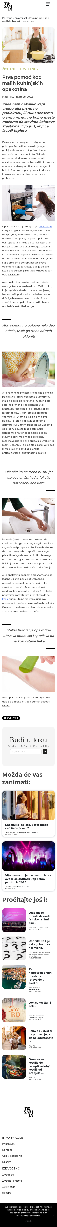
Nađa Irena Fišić (23, 887)
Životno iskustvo (12, 1180)
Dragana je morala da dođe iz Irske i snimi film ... (39, 918)
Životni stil (21, 18)
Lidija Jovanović (32, 833)
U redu (28, 1220)
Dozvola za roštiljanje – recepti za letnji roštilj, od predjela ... (40, 1066)
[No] (53, 1215)
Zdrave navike (11, 718)
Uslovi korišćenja (12, 1155)
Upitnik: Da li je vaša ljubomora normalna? (39, 944)
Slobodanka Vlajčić (36, 1018)
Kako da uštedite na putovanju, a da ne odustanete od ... (41, 1036)
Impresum (8, 1144)
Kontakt (7, 1149)
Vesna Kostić (33, 956)
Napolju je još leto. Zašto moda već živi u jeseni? (26, 826)
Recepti (6, 1192)
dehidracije (45, 226)
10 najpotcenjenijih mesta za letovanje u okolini (40, 976)
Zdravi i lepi (8, 1186)
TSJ (12, 96)
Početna (7, 18)
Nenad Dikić (43, 928)
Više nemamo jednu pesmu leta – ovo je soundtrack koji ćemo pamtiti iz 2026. (28, 879)
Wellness (31, 69)
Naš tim (6, 1161)
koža (5, 599)
